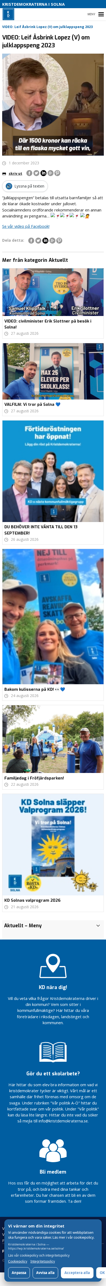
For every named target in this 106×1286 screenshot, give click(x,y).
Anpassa (19, 1272)
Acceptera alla (77, 1272)
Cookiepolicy (17, 1261)
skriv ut (15, 173)
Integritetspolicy (42, 1261)
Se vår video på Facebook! (25, 226)
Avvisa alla (45, 1272)
